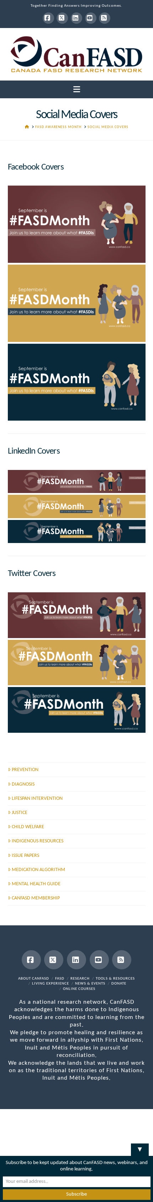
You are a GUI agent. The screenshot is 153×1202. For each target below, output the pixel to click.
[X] (62, 18)
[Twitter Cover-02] (77, 663)
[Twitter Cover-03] (77, 615)
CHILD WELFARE (28, 827)
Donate (118, 984)
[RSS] (104, 18)
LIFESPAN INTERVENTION (37, 798)
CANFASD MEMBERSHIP (36, 898)
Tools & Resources (115, 979)
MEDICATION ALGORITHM (38, 870)
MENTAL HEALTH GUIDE (36, 884)
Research (80, 979)
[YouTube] (90, 18)
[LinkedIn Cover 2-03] (77, 481)
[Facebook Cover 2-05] (77, 303)
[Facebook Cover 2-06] (77, 224)
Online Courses (79, 989)
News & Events (90, 984)
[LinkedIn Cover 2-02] (77, 506)
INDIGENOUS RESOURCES (37, 841)
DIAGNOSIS (23, 784)
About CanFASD (33, 979)
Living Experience (50, 984)
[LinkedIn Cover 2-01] (77, 531)
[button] (76, 90)
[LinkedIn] (76, 18)
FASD (59, 979)
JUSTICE (19, 812)
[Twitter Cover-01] (77, 710)
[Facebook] (48, 18)
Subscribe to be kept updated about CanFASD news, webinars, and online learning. (77, 1166)
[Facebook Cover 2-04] (77, 382)
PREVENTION (25, 769)
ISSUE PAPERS (25, 855)
